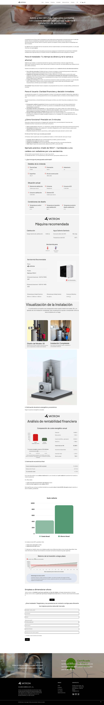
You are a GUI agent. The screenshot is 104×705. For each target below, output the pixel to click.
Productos (60, 689)
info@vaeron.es (75, 691)
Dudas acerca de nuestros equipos (32, 632)
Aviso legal (26, 702)
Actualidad (60, 690)
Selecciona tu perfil (28, 620)
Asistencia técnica (61, 692)
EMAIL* (26, 617)
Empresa (60, 687)
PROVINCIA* (27, 625)
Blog (52, 14)
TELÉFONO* (27, 613)
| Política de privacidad (32, 702)
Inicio (59, 685)
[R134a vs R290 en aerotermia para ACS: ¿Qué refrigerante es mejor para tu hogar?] (26, 665)
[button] (52, 600)
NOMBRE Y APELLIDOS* (30, 610)
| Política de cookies (41, 702)
